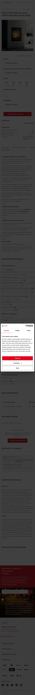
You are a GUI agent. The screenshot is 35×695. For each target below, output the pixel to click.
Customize (16, 363)
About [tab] (29, 330)
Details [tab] (17, 330)
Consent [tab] (6, 330)
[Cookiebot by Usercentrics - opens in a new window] (25, 326)
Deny (17, 368)
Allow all (17, 358)
